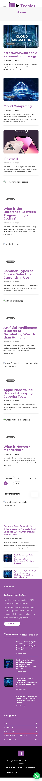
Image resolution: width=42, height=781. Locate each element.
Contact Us (11, 772)
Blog (20, 768)
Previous (9, 478)
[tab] (23, 635)
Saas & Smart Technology (21, 735)
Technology (10, 43)
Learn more (12, 623)
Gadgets (21, 727)
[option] (21, 540)
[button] (36, 775)
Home (19, 17)
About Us (10, 768)
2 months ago (17, 538)
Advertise (30, 768)
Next (17, 483)
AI (21, 723)
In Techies (7, 60)
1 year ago (15, 60)
